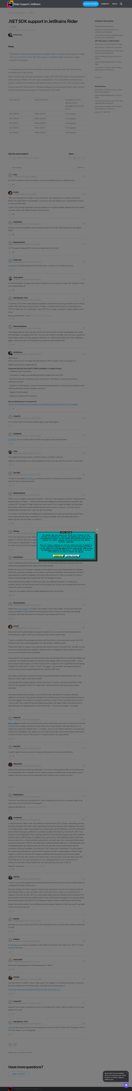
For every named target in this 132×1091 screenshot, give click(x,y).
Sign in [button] (114, 4)
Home (10, 4)
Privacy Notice (61, 548)
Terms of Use (77, 548)
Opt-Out (80, 552)
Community (105, 4)
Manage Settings (72, 556)
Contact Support (90, 4)
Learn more (70, 542)
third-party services (51, 550)
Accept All (58, 556)
